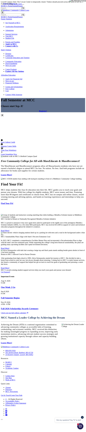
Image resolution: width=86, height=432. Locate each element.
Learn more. (18, 4)
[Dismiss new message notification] (82, 417)
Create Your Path (16, 395)
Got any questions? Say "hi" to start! (68, 420)
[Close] (23, 4)
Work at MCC (10, 380)
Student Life (9, 38)
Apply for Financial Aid (13, 79)
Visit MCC (9, 36)
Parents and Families (12, 42)
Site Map (8, 378)
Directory (8, 389)
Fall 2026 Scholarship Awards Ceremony (20, 308)
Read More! (5, 231)
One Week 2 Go (8, 287)
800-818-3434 (10, 351)
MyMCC (8, 362)
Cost (7, 91)
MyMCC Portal (6, 6)
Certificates (9, 56)
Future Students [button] (6, 19)
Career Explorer (11, 69)
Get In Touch (5, 395)
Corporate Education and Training (17, 58)
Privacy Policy (10, 405)
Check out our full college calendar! (14, 313)
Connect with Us (11, 46)
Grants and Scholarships (14, 87)
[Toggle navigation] (2, 12)
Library (8, 366)
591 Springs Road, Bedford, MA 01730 (19, 353)
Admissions (9, 30)
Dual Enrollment (11, 63)
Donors (20, 6)
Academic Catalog (11, 368)
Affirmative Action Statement (15, 403)
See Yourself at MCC (12, 23)
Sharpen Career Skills (8, 146)
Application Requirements (14, 27)
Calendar (8, 364)
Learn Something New (9, 154)
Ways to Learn (10, 65)
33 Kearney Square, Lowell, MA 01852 (19, 355)
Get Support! (5, 272)
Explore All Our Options (14, 71)
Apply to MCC (11, 44)
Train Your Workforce (8, 150)
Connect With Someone (13, 95)
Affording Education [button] (8, 75)
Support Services (11, 34)
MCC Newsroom (11, 391)
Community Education (13, 61)
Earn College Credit (8, 142)
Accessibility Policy (12, 401)
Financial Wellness (12, 83)
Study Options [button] (6, 50)
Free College (9, 89)
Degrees (8, 54)
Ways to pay (9, 81)
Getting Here (10, 376)
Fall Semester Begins (10, 298)
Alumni (14, 6)
